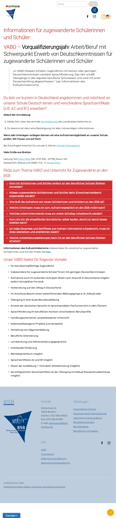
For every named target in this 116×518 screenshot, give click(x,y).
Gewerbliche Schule (84, 409)
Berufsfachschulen (83, 422)
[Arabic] (15, 6)
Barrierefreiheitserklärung (55, 463)
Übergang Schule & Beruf (87, 418)
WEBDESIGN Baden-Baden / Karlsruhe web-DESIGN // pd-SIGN (34, 487)
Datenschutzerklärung (53, 458)
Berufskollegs (81, 426)
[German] (7, 6)
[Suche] (93, 4)
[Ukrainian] (12, 6)
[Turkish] (18, 6)
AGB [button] (43, 449)
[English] (9, 6)
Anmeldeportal (49, 121)
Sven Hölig (24, 159)
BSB (9, 402)
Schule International (68, 145)
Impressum (47, 454)
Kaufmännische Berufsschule (90, 413)
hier (48, 251)
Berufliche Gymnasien (85, 431)
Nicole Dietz (54, 162)
